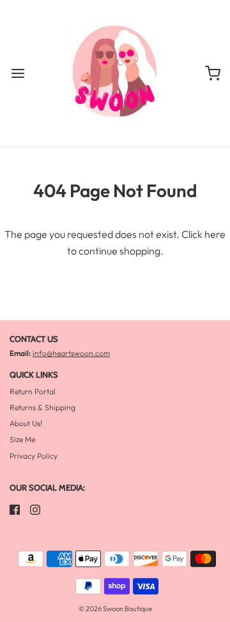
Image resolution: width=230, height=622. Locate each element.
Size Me (22, 439)
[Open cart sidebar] (212, 73)
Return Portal (33, 391)
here (215, 234)
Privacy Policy (33, 456)
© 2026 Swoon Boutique (115, 608)
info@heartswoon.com (71, 353)
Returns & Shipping (42, 407)
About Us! (26, 423)
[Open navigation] (17, 73)
